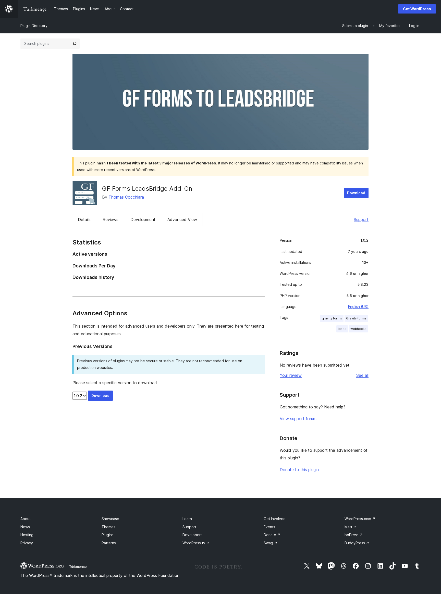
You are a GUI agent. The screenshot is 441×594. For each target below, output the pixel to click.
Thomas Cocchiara (126, 197)
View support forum (298, 418)
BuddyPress (357, 543)
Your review (291, 375)
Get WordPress (417, 9)
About (25, 518)
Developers (192, 535)
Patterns (109, 543)
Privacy (26, 543)
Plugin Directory (33, 25)
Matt (351, 527)
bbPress (354, 535)
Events (269, 527)
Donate (272, 535)
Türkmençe (78, 566)
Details (84, 219)
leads (342, 329)
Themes (108, 527)
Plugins (108, 535)
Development (142, 219)
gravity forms (332, 318)
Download (356, 193)
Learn (187, 518)
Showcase (110, 518)
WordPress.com (360, 518)
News (25, 527)
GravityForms (356, 318)
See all (362, 375)
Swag (270, 543)
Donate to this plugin (299, 469)
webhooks (358, 329)
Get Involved (275, 518)
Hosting (26, 535)
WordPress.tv (196, 543)
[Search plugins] (74, 43)
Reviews (110, 219)
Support (361, 219)
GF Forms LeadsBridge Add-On (147, 188)
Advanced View (182, 219)
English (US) (358, 306)
